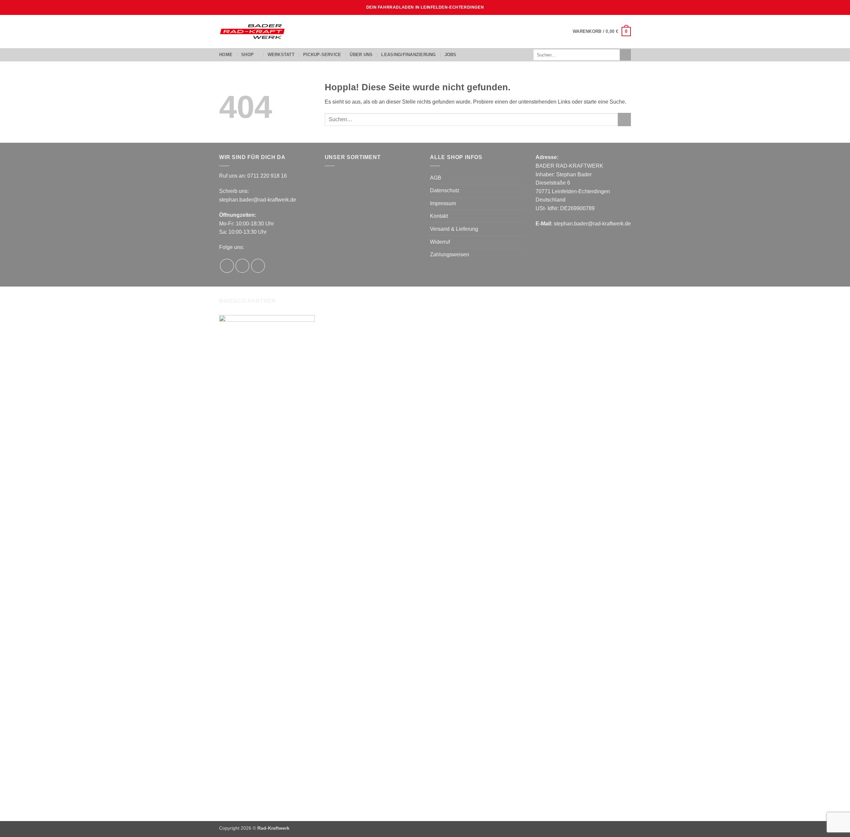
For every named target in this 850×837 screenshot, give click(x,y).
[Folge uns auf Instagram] (242, 266)
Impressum (443, 203)
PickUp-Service (322, 54)
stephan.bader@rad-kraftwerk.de (257, 200)
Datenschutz (445, 190)
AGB (435, 178)
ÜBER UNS (361, 54)
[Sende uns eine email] (258, 266)
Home (225, 54)
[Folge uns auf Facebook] (227, 266)
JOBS (451, 54)
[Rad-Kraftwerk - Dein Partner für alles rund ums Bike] (252, 31)
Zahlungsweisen (449, 254)
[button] (602, 31)
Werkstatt (281, 54)
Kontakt (439, 216)
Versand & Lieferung (454, 229)
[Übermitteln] (625, 54)
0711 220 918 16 (267, 176)
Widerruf (440, 242)
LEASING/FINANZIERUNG (408, 54)
